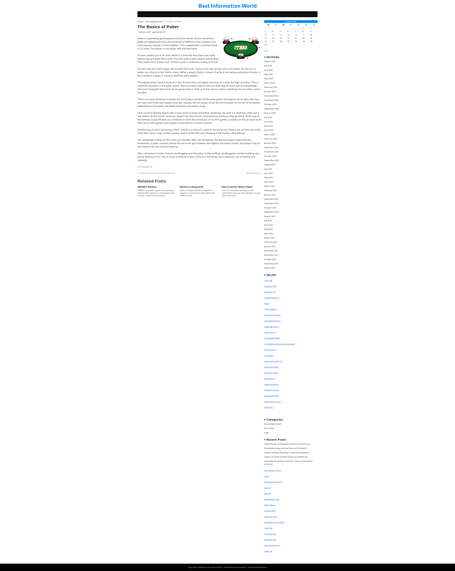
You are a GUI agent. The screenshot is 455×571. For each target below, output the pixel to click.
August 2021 (269, 268)
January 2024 (270, 143)
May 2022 (268, 229)
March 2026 (269, 83)
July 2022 (268, 220)
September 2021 (271, 263)
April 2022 (268, 233)
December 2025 (271, 95)
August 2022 (269, 216)
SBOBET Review (147, 187)
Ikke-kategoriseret (144, 167)
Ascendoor (241, 567)
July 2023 (268, 169)
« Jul (266, 50)
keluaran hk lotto (272, 545)
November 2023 (271, 151)
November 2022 (271, 203)
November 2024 (271, 100)
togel (266, 432)
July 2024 (268, 117)
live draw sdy (270, 534)
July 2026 (268, 65)
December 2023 (271, 147)
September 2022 (271, 212)
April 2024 (268, 130)
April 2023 (268, 182)
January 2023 (270, 194)
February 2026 (270, 87)
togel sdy (268, 551)
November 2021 (271, 255)
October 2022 (270, 207)
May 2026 (268, 74)
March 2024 (269, 134)
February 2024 (270, 138)
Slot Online (269, 428)
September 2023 (271, 160)
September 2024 (271, 108)
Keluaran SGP (270, 286)
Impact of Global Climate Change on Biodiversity (286, 457)
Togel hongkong (271, 298)
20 (288, 38)
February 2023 (270, 190)
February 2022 (270, 242)
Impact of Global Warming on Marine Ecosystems (286, 452)
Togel (266, 303)
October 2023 (270, 156)
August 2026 (269, 61)
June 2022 (268, 225)
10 (266, 34)
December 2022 (271, 199)
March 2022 (269, 237)
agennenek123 (158, 32)
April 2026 (268, 78)
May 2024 (268, 126)
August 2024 (269, 113)
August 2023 (269, 164)
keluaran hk (269, 292)
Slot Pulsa (268, 407)
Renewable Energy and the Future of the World (285, 448)
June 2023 (268, 173)
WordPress (262, 567)
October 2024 (270, 104)
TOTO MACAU (270, 309)
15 (304, 34)
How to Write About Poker (237, 187)
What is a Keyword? (192, 187)
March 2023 (269, 186)
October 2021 (270, 259)
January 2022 (270, 246)
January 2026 (270, 91)
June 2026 (268, 70)
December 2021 (271, 250)
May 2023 (268, 177)
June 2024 (268, 121)
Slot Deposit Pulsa (272, 321)
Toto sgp (268, 280)
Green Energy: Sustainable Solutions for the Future (287, 444)
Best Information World (227, 5)
